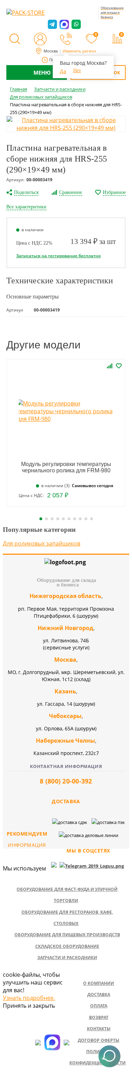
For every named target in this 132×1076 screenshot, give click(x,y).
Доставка (98, 995)
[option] (66, 124)
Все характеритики (26, 206)
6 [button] (69, 518)
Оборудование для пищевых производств (67, 935)
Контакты (99, 1029)
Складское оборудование (67, 946)
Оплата (98, 1006)
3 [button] (52, 518)
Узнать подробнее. (29, 998)
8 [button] (80, 518)
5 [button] (63, 518)
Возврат (98, 1017)
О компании (98, 983)
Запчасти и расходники (67, 958)
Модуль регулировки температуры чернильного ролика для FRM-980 (66, 467)
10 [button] (91, 518)
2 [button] (46, 518)
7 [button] (74, 518)
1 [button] (40, 518)
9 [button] (85, 518)
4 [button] (57, 518)
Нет (77, 70)
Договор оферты (98, 1040)
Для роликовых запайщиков (41, 544)
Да (63, 71)
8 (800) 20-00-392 (66, 781)
